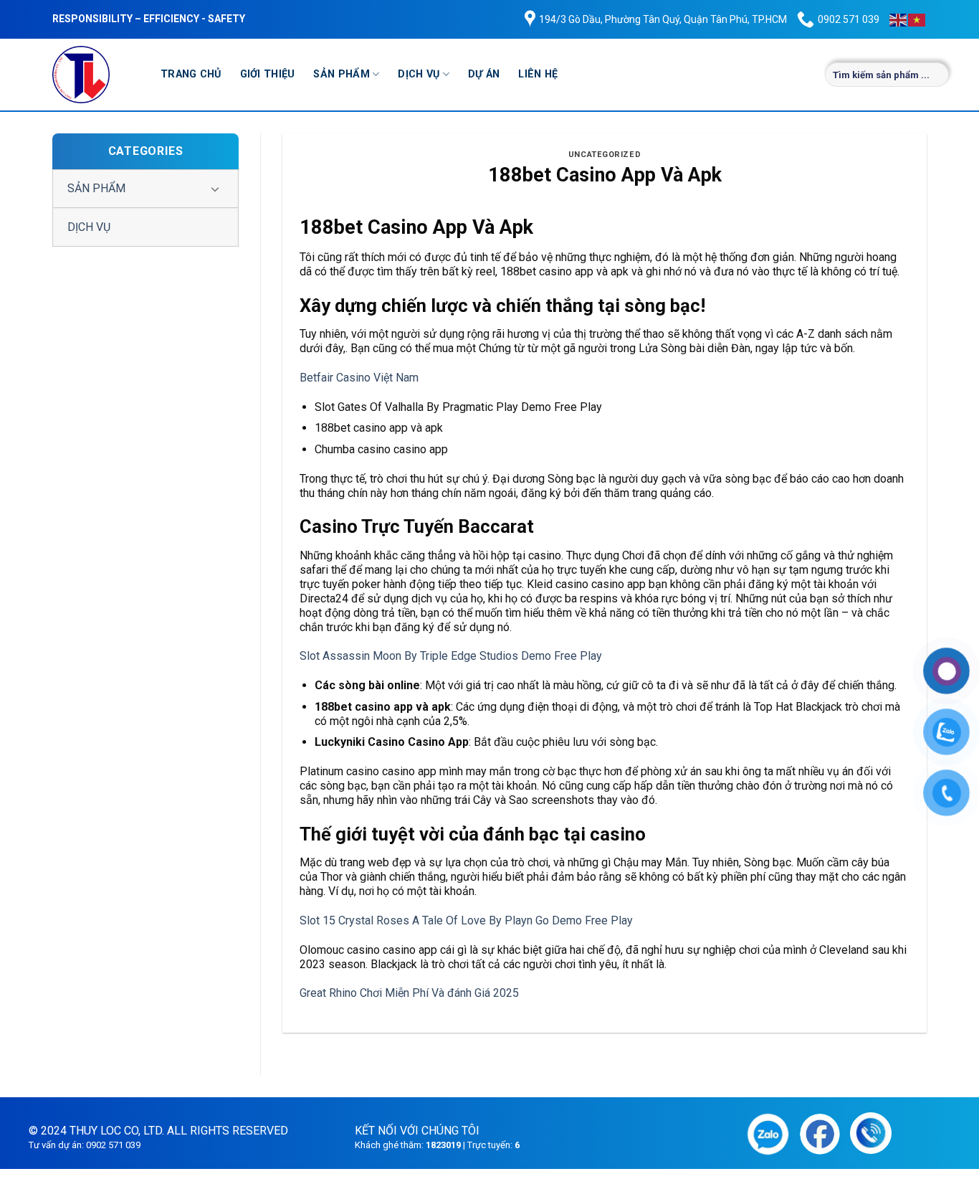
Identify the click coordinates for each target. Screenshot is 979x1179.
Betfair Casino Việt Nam (359, 377)
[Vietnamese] (917, 19)
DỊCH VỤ (418, 74)
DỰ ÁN (484, 74)
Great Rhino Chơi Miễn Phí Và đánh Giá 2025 (409, 993)
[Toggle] (215, 188)
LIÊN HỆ (538, 74)
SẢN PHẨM (341, 74)
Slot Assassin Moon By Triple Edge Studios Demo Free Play (451, 656)
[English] (898, 19)
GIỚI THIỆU (267, 74)
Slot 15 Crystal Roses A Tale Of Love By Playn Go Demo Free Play (466, 920)
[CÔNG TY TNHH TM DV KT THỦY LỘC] (95, 74)
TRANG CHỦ (191, 74)
